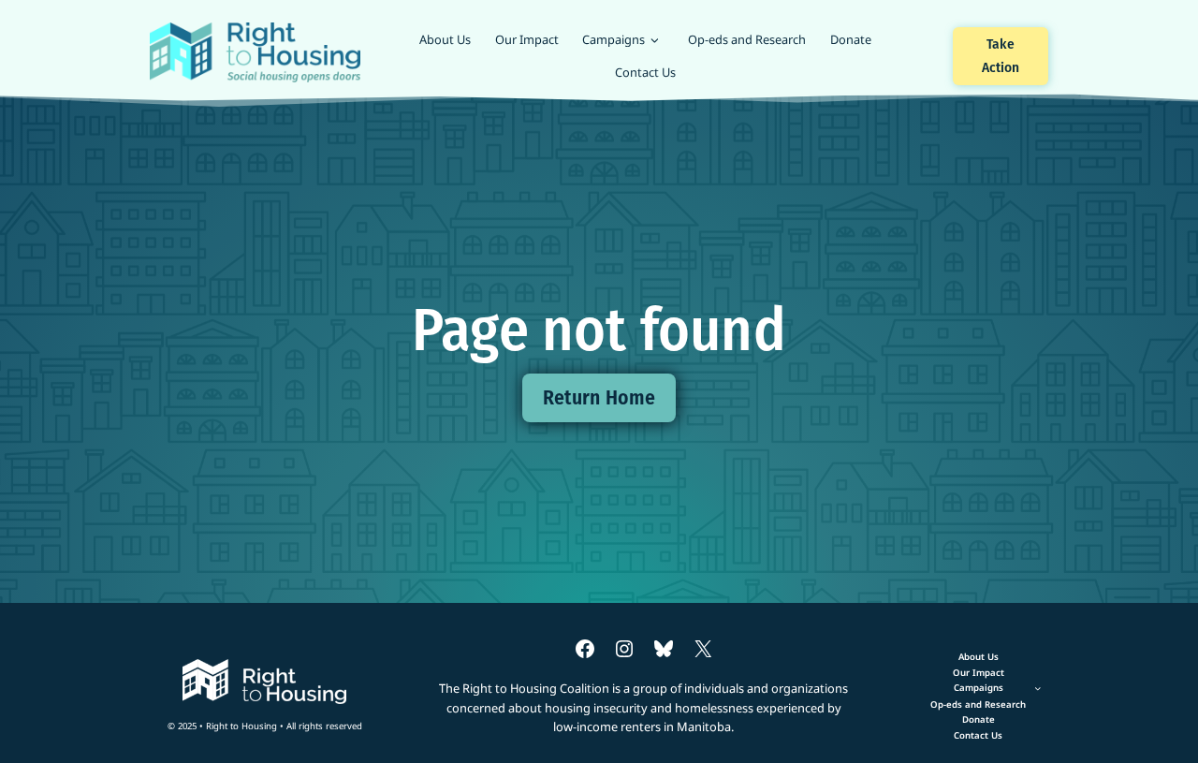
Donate (850, 39)
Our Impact (527, 39)
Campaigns (613, 39)
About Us (445, 39)
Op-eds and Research (747, 39)
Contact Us (645, 72)
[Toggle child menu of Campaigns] (978, 688)
